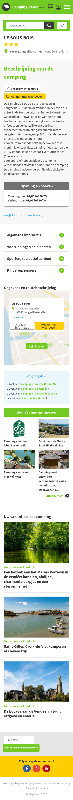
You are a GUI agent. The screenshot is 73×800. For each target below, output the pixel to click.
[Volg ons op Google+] (36, 768)
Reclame (30, 788)
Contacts (42, 788)
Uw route (17, 317)
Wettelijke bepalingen (15, 783)
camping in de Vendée (34, 388)
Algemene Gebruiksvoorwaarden (49, 783)
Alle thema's (54, 496)
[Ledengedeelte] (59, 7)
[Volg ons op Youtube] (46, 768)
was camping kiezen (33, 398)
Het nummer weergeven (49, 325)
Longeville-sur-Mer (35, 312)
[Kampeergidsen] (51, 6)
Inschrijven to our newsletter (21, 747)
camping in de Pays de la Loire (39, 393)
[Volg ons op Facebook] (27, 768)
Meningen (34, 215)
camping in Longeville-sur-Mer (39, 384)
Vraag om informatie (24, 89)
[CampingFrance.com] (36, 7)
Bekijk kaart (11, 215)
